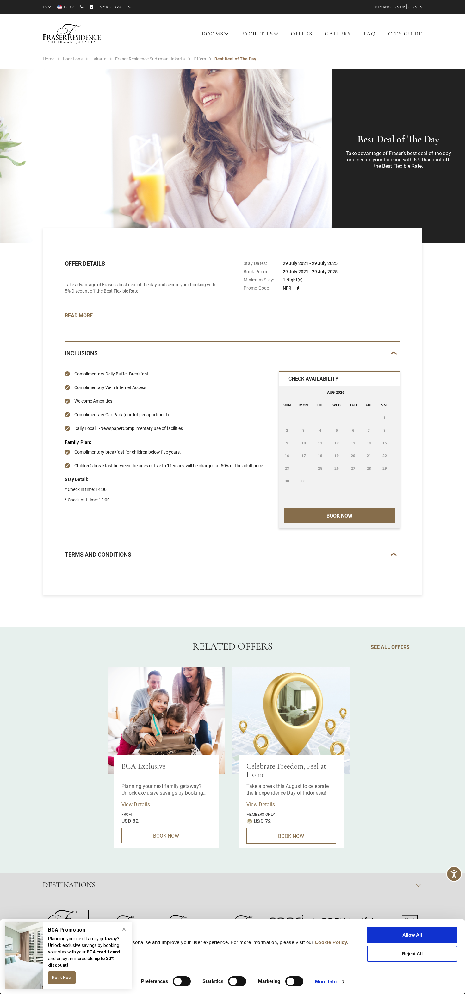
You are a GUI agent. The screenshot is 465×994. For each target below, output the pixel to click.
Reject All (412, 953)
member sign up (390, 7)
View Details (135, 804)
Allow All (412, 935)
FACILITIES (257, 34)
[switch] (182, 981)
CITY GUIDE (405, 34)
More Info (326, 981)
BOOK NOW (166, 835)
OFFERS (301, 34)
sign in (415, 7)
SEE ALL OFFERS (390, 647)
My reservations (116, 7)
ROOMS (212, 34)
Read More (79, 315)
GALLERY (338, 34)
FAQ (369, 34)
